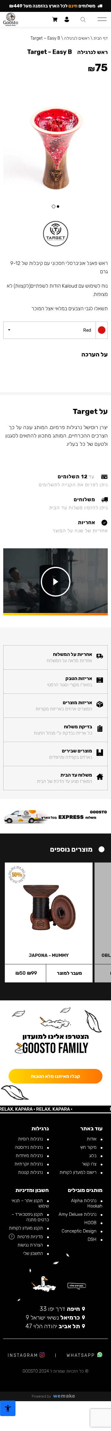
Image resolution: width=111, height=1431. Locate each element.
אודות (92, 1139)
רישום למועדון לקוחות (78, 1172)
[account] (67, 19)
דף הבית (101, 38)
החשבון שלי (33, 1253)
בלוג (93, 1155)
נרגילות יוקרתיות (29, 1164)
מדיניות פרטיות (30, 1236)
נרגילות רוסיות (31, 1139)
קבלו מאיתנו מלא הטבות (55, 1076)
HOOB (91, 1222)
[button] (58, 206)
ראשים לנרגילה (76, 38)
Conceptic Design (80, 1231)
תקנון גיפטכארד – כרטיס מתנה (30, 1217)
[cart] (55, 19)
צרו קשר (90, 1164)
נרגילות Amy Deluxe (78, 1214)
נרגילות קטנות (31, 1172)
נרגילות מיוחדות (30, 1155)
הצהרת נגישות (30, 1245)
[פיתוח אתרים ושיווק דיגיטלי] (66, 1396)
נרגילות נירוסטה (29, 1147)
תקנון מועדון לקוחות (26, 1228)
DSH (93, 1239)
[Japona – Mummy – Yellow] (49, 905)
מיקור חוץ (89, 1147)
